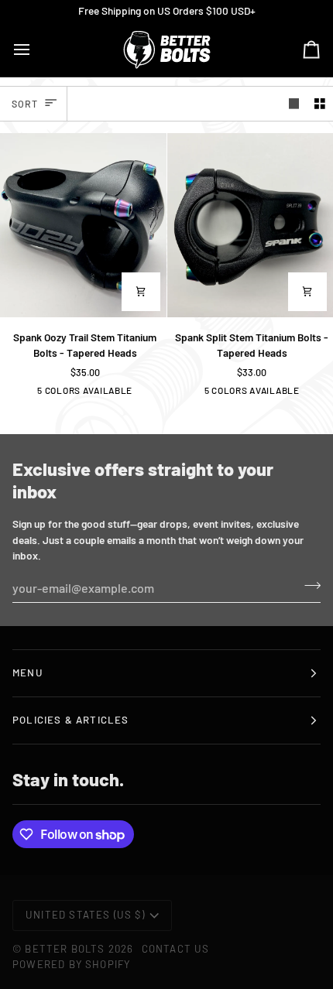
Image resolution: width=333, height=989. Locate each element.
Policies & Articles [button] (70, 720)
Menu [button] (27, 672)
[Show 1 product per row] (294, 103)
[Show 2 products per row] (320, 103)
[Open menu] (35, 49)
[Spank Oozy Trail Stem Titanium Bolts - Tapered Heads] (83, 225)
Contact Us (176, 949)
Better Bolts (65, 949)
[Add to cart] (141, 291)
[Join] (308, 585)
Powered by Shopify (71, 964)
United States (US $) (85, 915)
